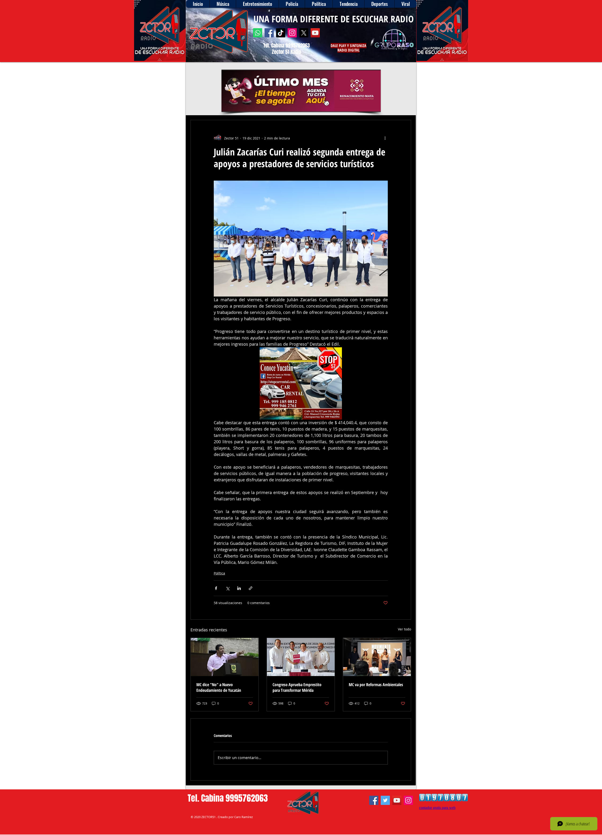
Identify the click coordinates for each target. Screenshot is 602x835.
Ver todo (404, 629)
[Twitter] (385, 800)
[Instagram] (292, 32)
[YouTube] (315, 32)
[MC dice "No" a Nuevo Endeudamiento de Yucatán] (224, 657)
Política (219, 573)
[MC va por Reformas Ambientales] (377, 657)
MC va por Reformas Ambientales (376, 684)
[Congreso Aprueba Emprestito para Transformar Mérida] (301, 657)
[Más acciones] (385, 138)
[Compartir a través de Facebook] (216, 588)
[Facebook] (269, 32)
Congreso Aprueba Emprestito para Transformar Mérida (297, 687)
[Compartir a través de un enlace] (250, 588)
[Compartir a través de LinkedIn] (239, 588)
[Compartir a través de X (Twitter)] (227, 588)
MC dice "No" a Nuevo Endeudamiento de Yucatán (218, 687)
